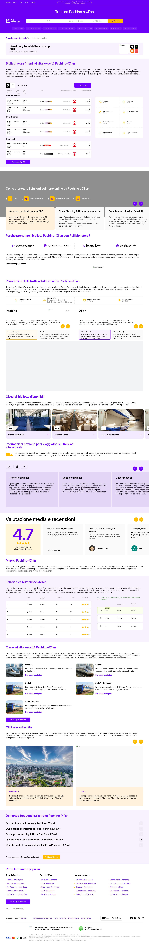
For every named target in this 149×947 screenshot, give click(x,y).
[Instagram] (139, 918)
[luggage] (9, 467)
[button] (71, 21)
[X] (131, 918)
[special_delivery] (24, 467)
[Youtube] (142, 918)
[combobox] (36, 21)
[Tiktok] (135, 918)
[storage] (16, 467)
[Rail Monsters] (16, 21)
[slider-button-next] (141, 203)
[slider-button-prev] (135, 203)
